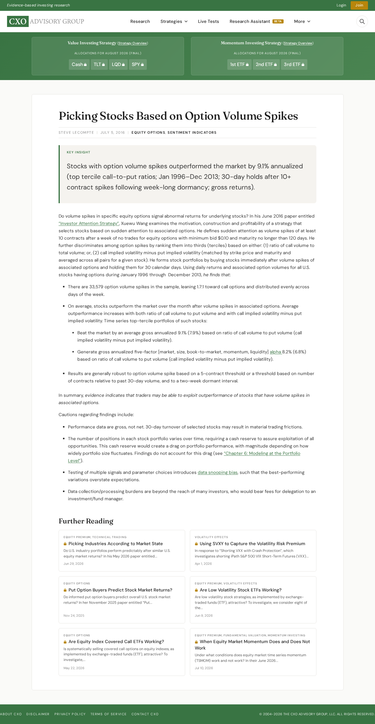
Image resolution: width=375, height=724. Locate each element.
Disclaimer (38, 714)
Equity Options (148, 132)
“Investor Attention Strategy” (89, 223)
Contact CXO (145, 714)
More (299, 21)
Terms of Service (109, 714)
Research (140, 21)
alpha (276, 352)
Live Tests (208, 21)
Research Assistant (256, 21)
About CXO (11, 714)
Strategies (171, 21)
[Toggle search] (362, 21)
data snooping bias (218, 472)
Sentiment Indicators (192, 132)
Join (359, 5)
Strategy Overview (132, 43)
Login (341, 5)
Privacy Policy (70, 714)
